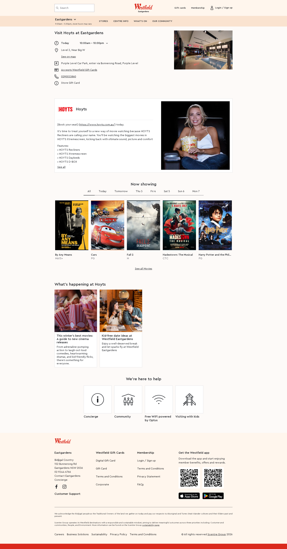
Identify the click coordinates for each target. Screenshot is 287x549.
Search (64, 8)
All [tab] (89, 191)
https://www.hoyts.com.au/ (97, 124)
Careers (59, 534)
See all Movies (143, 268)
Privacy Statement (148, 476)
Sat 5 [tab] (167, 191)
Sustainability (99, 534)
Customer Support (67, 493)
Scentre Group (216, 534)
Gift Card (101, 468)
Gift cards (180, 8)
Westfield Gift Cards (110, 452)
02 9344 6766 (62, 472)
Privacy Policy (118, 534)
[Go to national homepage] (62, 440)
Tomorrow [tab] (121, 191)
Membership (198, 8)
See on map (68, 56)
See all (61, 167)
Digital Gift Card (105, 460)
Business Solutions (78, 534)
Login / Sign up (146, 460)
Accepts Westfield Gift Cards (79, 70)
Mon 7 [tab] (196, 191)
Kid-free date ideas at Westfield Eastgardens (117, 337)
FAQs (140, 484)
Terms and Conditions (109, 476)
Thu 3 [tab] (139, 191)
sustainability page (150, 525)
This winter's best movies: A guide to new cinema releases (75, 339)
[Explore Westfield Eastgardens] (143, 8)
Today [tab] (102, 191)
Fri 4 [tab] (153, 191)
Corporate (102, 484)
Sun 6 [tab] (181, 191)
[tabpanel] (143, 234)
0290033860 (68, 76)
